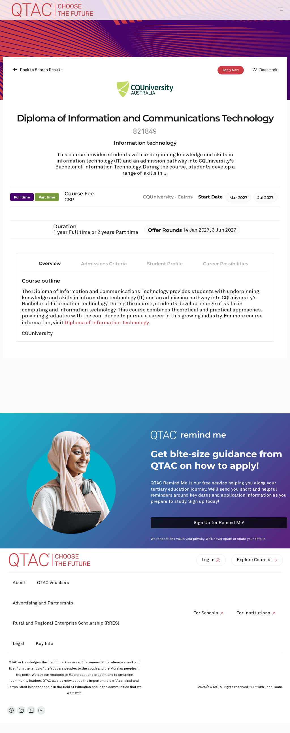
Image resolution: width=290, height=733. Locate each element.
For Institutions (253, 613)
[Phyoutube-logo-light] (41, 710)
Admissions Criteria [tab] (104, 263)
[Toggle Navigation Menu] (280, 9)
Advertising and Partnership (43, 603)
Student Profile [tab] (165, 263)
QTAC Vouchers (53, 582)
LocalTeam (273, 687)
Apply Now (231, 70)
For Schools (205, 613)
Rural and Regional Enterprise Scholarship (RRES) (66, 623)
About (19, 582)
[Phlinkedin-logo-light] (31, 710)
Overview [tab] (50, 263)
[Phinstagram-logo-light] (21, 710)
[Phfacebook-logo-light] (11, 710)
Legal (18, 643)
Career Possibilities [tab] (225, 263)
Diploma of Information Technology (107, 322)
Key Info (44, 643)
